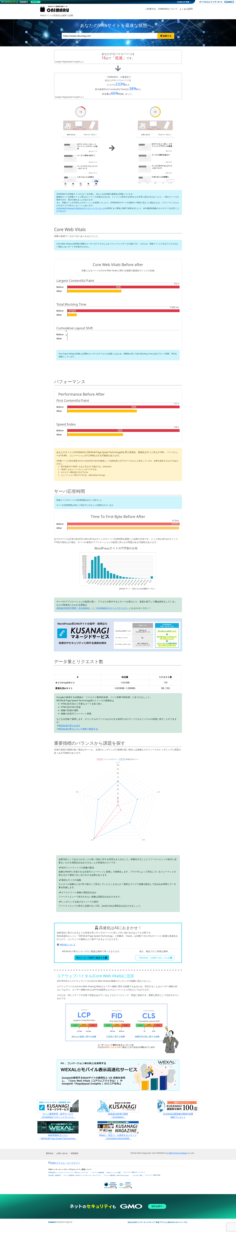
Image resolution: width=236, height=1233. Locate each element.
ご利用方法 (150, 8)
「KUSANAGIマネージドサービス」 (111, 608)
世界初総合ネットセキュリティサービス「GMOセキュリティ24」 (68, 1172)
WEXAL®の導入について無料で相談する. (78, 728)
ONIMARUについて (167, 8)
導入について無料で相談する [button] (90, 957)
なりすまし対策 (137, 1175)
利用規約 (74, 1153)
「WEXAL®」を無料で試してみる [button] (153, 957)
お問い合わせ (62, 1153)
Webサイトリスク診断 (114, 1172)
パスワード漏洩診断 (98, 1172)
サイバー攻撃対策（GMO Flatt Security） (117, 1175)
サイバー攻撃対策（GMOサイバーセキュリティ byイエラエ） (82, 1175)
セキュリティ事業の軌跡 (152, 1175)
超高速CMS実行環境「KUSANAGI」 (74, 608)
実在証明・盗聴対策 (54, 1175)
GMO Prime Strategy (177, 1153)
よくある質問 (186, 8)
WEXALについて (68, 944)
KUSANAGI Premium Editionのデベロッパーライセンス (80, 208)
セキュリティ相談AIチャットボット (134, 1172)
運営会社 (50, 1153)
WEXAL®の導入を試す (69, 725)
